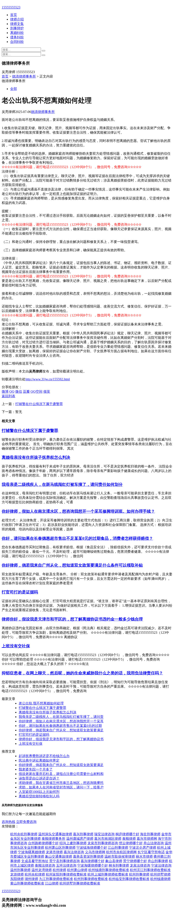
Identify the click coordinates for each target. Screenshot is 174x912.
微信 (18, 391)
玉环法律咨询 (66, 865)
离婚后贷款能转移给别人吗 (39, 796)
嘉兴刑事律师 (83, 834)
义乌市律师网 (95, 852)
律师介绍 (17, 19)
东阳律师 (17, 879)
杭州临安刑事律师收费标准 (129, 879)
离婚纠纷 (17, 33)
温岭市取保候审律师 (119, 856)
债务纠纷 (17, 37)
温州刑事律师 (20, 870)
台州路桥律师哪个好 (43, 843)
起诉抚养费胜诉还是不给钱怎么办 (44, 756)
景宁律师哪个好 (135, 861)
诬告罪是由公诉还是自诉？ (39, 778)
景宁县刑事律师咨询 (64, 861)
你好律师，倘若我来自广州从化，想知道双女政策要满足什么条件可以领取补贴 (72, 565)
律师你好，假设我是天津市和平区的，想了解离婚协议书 (61, 739)
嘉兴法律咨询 (74, 852)
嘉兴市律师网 (147, 838)
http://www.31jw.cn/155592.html (47, 379)
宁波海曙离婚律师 (31, 852)
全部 (13, 89)
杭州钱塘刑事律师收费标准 (108, 870)
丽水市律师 (144, 856)
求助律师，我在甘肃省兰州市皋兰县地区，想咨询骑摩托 (61, 783)
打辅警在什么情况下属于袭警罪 (39, 404)
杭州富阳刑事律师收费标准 (66, 874)
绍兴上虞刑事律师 (73, 843)
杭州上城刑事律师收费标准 (107, 874)
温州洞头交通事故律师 (55, 834)
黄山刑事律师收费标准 (27, 883)
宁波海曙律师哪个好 (92, 865)
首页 (13, 15)
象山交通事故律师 (58, 856)
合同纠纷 (17, 41)
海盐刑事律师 (150, 834)
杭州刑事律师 (139, 874)
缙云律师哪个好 (131, 843)
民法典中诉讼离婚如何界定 (39, 760)
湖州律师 (31, 879)
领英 (46, 391)
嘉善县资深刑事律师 (88, 856)
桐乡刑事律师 (119, 865)
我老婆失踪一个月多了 (36, 769)
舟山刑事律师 (158, 861)
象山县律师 (113, 861)
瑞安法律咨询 (104, 834)
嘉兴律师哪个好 (92, 861)
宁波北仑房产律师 (142, 847)
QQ (11, 391)
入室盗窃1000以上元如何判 (39, 792)
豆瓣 (26, 391)
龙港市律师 (54, 852)
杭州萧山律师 (77, 870)
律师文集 (17, 24)
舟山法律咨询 (153, 843)
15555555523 (11, 7)
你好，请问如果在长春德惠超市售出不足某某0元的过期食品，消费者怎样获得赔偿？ (77, 538)
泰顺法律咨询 (45, 865)
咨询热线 (8, 822)
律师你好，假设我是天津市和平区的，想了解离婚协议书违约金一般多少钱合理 (72, 619)
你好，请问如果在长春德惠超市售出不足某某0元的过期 (60, 725)
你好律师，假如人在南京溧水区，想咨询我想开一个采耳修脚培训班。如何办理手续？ (78, 511)
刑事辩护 (17, 28)
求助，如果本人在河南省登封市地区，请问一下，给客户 (61, 787)
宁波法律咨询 (161, 865)
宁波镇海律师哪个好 (91, 847)
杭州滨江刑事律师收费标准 (150, 870)
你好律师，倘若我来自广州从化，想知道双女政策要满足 (61, 730)
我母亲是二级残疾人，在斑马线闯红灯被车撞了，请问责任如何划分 (62, 484)
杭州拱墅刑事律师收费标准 (79, 883)
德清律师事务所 (24, 76)
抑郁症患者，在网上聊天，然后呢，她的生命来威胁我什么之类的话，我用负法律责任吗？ (82, 673)
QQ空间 (36, 391)
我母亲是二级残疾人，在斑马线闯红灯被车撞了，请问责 (61, 717)
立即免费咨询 (26, 822)
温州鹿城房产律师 (79, 838)
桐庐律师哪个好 (127, 834)
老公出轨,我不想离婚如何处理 (41, 703)
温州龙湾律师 (41, 870)
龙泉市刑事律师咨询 (102, 843)
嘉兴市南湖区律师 (107, 838)
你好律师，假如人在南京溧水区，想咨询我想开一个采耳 (61, 721)
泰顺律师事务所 (53, 838)
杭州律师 (59, 870)
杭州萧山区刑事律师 (60, 847)
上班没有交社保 (16, 646)
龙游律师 (17, 874)
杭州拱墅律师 (160, 874)
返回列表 (8, 396)
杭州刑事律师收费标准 (91, 879)
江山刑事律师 (118, 847)
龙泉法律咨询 (140, 865)
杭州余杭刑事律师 (23, 834)
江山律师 (52, 883)
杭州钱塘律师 (160, 879)
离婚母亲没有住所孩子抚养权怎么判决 (36, 457)
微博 (5, 391)
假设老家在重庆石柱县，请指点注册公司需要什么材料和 (61, 774)
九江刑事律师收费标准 (56, 879)
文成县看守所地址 (34, 861)
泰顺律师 (129, 838)
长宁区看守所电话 (151, 852)
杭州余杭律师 (35, 874)
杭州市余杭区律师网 (121, 852)
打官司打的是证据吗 (20, 592)
